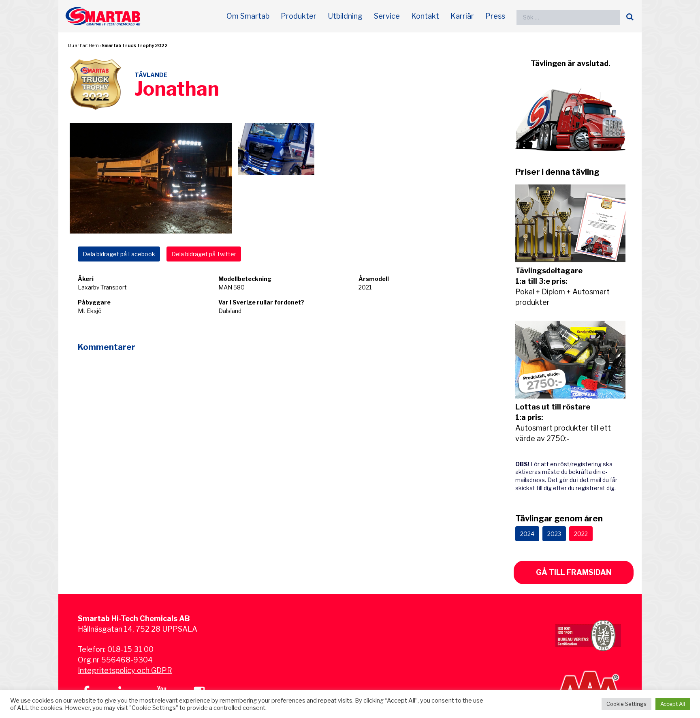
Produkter (298, 16)
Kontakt (425, 16)
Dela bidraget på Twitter (203, 254)
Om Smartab (247, 16)
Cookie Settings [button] (626, 704)
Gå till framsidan (573, 572)
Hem (94, 45)
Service (387, 16)
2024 (527, 533)
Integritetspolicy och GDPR (125, 670)
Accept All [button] (672, 704)
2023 (554, 533)
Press (495, 16)
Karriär (462, 16)
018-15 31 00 (130, 649)
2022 (581, 533)
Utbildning (345, 16)
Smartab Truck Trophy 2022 (135, 45)
